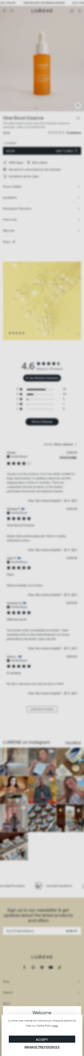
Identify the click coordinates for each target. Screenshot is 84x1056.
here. (55, 1025)
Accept (42, 1039)
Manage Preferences (42, 1047)
